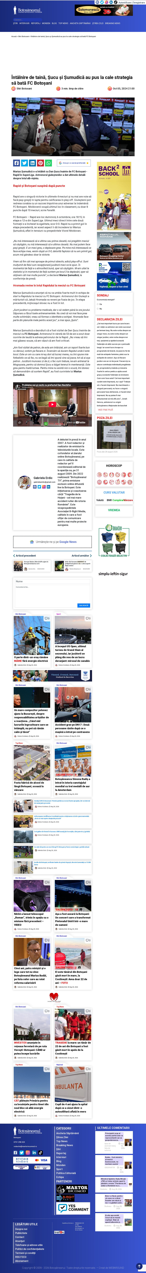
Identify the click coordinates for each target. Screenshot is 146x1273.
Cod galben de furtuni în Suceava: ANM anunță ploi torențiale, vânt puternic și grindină (62, 831)
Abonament (21, 1261)
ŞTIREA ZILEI (97, 23)
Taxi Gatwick (78, 1226)
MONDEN (46, 23)
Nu (101, 309)
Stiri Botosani (23, 36)
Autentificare (125, 2)
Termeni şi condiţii (25, 1253)
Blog (58, 1161)
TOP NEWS (63, 23)
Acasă (13, 36)
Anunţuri (20, 1241)
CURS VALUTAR (114, 492)
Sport (58, 614)
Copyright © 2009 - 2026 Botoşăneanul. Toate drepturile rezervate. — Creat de (73, 1267)
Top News (19, 743)
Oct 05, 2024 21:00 (124, 88)
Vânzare (128, 500)
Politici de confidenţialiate (29, 1249)
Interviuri (61, 1157)
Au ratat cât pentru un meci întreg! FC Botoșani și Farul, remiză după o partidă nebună (61, 847)
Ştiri (58, 1149)
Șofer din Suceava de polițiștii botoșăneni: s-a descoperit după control (77, 563)
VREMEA (114, 510)
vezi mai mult (105, 409)
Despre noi (21, 1229)
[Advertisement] (73, 57)
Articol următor (80, 555)
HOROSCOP (114, 465)
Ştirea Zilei (62, 1137)
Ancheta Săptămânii (67, 1133)
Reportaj (61, 1153)
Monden (60, 1165)
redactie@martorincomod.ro (25, 1146)
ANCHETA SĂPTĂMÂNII (80, 23)
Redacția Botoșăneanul (75, 569)
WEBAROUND (116, 1267)
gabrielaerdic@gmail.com (44, 482)
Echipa (60, 1177)
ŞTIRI (15, 23)
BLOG (54, 23)
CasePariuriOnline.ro (67, 1223)
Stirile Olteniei (78, 1230)
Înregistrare (139, 2)
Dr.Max (77, 1224)
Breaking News (64, 1145)
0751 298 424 (19, 1142)
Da (101, 304)
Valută (100, 500)
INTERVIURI (24, 23)
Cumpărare (118, 500)
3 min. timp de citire (72, 88)
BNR (109, 500)
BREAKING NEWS (112, 23)
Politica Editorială (66, 1173)
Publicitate (21, 1233)
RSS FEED (20, 1257)
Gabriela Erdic (43, 478)
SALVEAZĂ (83, 605)
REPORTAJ (35, 23)
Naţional (59, 1065)
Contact (19, 1237)
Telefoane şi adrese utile (29, 1245)
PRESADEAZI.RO (79, 1223)
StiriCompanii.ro (79, 1228)
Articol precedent (26, 555)
